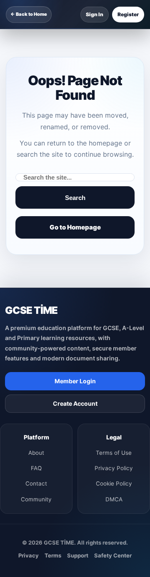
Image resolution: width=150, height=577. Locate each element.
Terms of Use (114, 452)
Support (77, 555)
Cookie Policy (114, 483)
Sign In (94, 14)
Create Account (75, 403)
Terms (53, 555)
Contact (36, 483)
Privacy (28, 555)
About (36, 452)
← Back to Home (28, 14)
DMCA (113, 499)
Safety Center (113, 555)
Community (36, 499)
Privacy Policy (114, 468)
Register (128, 14)
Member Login (75, 381)
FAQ (36, 468)
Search (75, 197)
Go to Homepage (75, 227)
